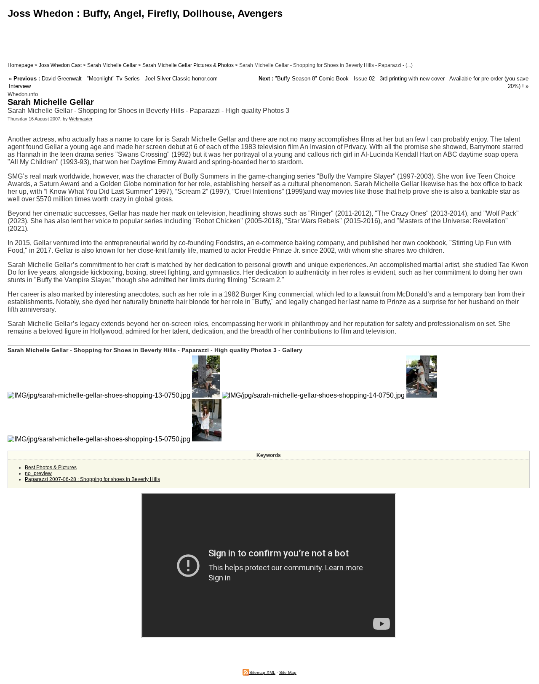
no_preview (38, 473)
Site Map (287, 672)
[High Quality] (206, 395)
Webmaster (81, 118)
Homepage (20, 65)
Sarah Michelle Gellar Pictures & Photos (188, 65)
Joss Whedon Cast (60, 65)
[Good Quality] (99, 395)
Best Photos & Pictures (51, 467)
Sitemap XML (262, 672)
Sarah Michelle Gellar (112, 65)
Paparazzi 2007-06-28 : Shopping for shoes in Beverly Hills (92, 479)
